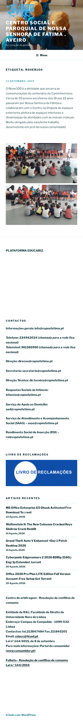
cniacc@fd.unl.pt (26, 636)
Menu (43, 55)
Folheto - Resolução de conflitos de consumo (37, 660)
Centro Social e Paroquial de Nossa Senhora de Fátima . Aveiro (36, 31)
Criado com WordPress (21, 714)
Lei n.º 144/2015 (18, 665)
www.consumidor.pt (21, 651)
